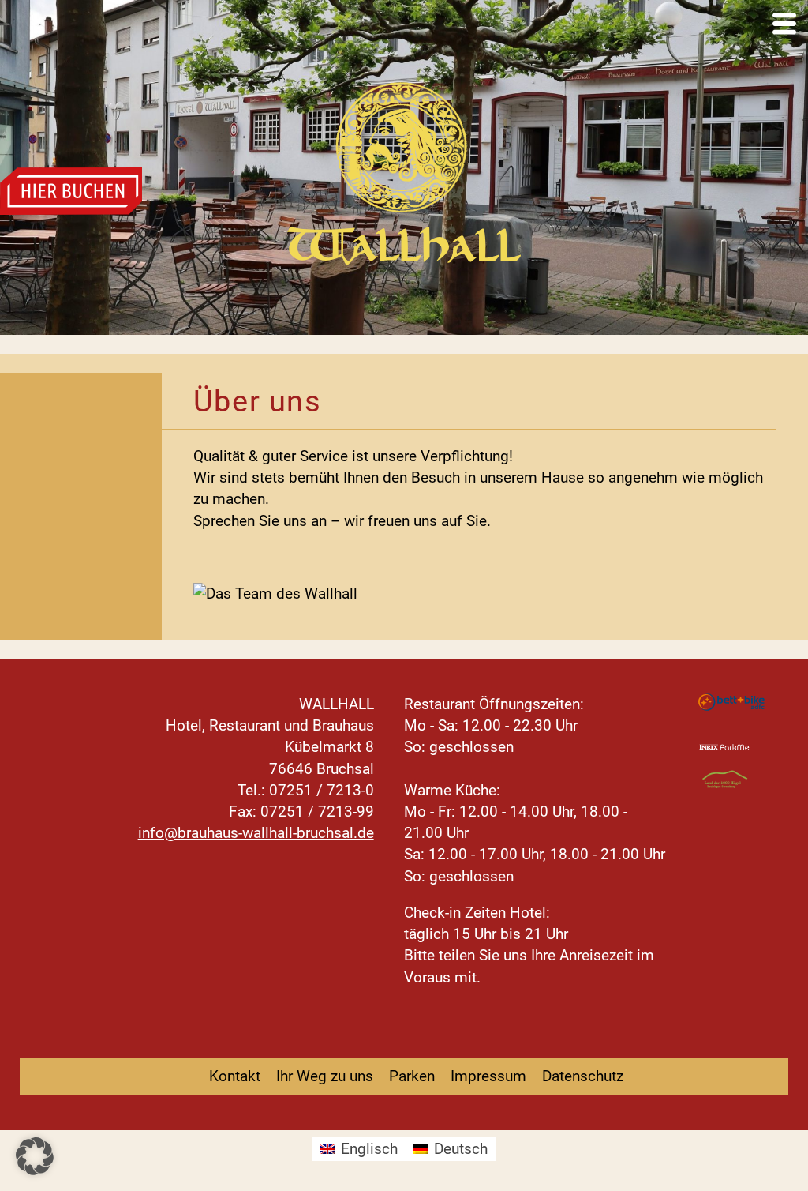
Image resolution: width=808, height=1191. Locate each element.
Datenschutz (582, 1076)
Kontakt (234, 1076)
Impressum (488, 1076)
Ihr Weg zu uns (324, 1076)
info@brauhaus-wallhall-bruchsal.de (256, 833)
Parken (412, 1076)
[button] (34, 1156)
